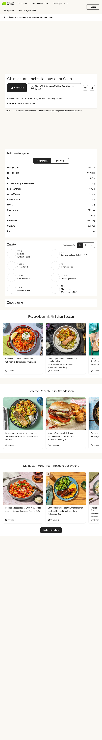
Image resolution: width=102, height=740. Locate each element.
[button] (51, 244)
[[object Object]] (85, 87)
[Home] (4, 17)
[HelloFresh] (8, 3)
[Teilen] (92, 87)
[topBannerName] (51, 28)
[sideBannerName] (51, 130)
